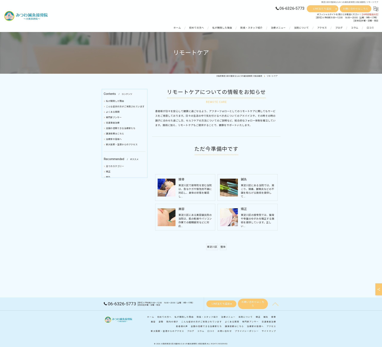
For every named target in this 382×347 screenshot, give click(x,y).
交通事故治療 (113, 123)
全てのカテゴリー (115, 166)
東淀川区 (212, 246)
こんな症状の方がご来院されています (125, 106)
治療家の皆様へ (114, 139)
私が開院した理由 (115, 101)
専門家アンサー (114, 117)
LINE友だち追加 (322, 8)
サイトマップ (269, 331)
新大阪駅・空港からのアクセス (122, 144)
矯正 (108, 171)
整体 (223, 246)
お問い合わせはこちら (355, 8)
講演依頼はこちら (115, 133)
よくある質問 (113, 112)
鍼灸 (108, 177)
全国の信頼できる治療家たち (120, 128)
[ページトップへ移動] (275, 304)
